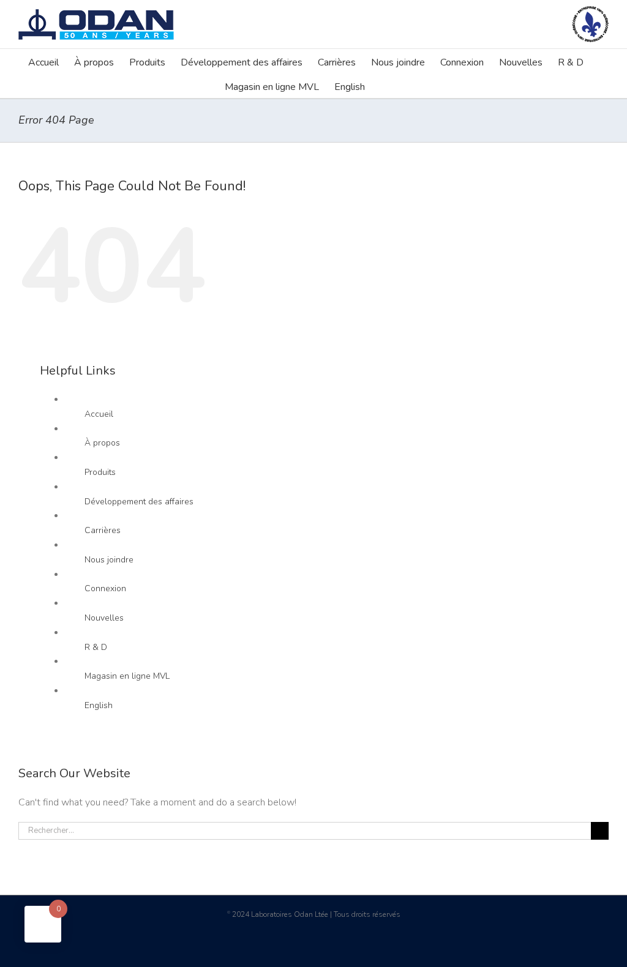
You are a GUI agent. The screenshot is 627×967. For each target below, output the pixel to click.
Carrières (102, 530)
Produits (100, 472)
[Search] (384, 85)
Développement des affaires (138, 501)
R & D (95, 647)
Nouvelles (104, 618)
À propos (102, 443)
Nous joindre (108, 560)
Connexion (105, 588)
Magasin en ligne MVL (127, 676)
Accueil (98, 414)
